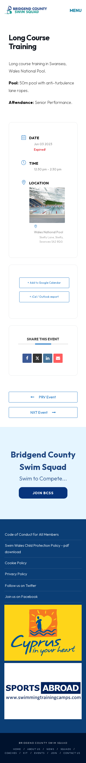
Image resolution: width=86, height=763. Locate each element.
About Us (33, 749)
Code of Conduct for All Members (32, 534)
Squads (66, 749)
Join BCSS (43, 493)
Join (54, 753)
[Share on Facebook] (27, 358)
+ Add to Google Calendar (44, 282)
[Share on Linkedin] (47, 358)
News (50, 749)
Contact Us (72, 753)
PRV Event (47, 397)
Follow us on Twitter (20, 585)
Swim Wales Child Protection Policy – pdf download (37, 548)
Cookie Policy (16, 562)
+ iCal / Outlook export (44, 296)
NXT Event (38, 412)
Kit (25, 753)
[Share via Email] (58, 358)
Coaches (11, 753)
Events (39, 753)
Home (17, 749)
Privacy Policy (16, 574)
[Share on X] (37, 358)
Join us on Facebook (21, 596)
